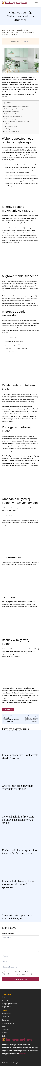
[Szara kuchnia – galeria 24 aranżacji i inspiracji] (20, 902)
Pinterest (22, 1054)
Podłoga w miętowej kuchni (12, 119)
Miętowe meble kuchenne (11, 111)
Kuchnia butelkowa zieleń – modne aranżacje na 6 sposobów (18, 884)
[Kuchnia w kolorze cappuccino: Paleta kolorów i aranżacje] (20, 837)
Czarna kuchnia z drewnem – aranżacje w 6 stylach (19, 787)
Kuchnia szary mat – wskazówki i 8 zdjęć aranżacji (20, 756)
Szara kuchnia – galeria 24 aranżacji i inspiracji (17, 916)
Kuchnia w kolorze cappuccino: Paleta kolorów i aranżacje (19, 852)
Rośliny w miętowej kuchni (11, 131)
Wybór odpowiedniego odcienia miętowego (16, 106)
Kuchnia (5, 32)
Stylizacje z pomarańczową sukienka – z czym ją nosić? (11, 719)
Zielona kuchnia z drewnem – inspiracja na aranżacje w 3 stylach (19, 819)
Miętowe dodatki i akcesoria (12, 114)
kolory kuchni (8, 709)
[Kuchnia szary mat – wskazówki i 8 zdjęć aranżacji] (20, 742)
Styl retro (9, 124)
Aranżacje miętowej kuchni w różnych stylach (17, 121)
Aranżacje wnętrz (24, 30)
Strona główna (8, 30)
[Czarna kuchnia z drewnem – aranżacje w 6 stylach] (20, 773)
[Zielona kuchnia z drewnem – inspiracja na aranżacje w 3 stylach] (20, 803)
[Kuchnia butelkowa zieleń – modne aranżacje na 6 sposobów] (20, 868)
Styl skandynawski (11, 126)
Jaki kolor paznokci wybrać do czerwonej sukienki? (31, 719)
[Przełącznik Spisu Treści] (34, 103)
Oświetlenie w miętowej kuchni (13, 116)
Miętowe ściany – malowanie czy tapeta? (16, 109)
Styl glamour (10, 129)
